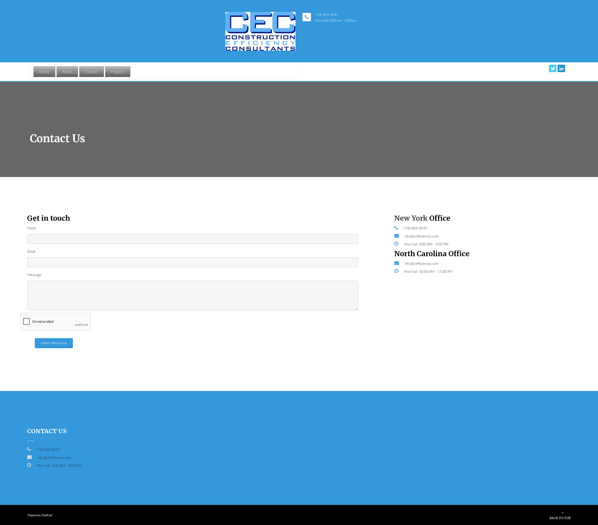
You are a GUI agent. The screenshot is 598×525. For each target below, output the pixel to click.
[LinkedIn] (561, 68)
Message (35, 275)
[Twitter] (552, 68)
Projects (118, 71)
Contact (91, 71)
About (67, 71)
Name (32, 228)
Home (44, 71)
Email (31, 251)
